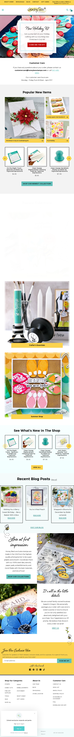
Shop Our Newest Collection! (37, 184)
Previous (5, 158)
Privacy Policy (43, 733)
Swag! (19, 684)
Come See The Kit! (37, 45)
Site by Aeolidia (58, 732)
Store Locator (38, 693)
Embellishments (22, 687)
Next (69, 158)
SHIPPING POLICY (58, 693)
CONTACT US (57, 684)
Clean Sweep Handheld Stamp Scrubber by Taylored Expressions (59, 169)
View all (37, 467)
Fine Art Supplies (8, 691)
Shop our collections (18, 576)
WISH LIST (56, 687)
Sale (6, 699)
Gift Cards (20, 699)
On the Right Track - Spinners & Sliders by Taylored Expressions (14, 169)
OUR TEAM (36, 684)
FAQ (54, 702)
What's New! (21, 696)
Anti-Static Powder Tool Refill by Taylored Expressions (62, 453)
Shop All (8, 702)
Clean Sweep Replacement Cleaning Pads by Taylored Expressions (37, 170)
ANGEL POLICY (57, 690)
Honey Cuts (9, 687)
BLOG (34, 687)
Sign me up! (64, 661)
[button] (67, 10)
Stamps (7, 684)
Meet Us (55, 628)
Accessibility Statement (57, 697)
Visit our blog (37, 527)
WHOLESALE (36, 690)
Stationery (21, 691)
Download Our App (59, 705)
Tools (7, 696)
